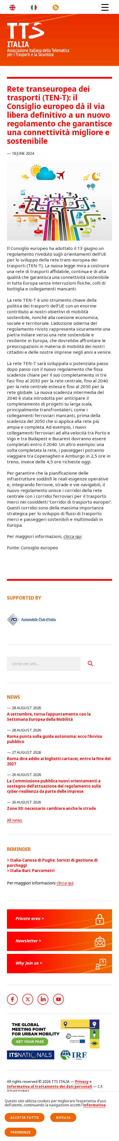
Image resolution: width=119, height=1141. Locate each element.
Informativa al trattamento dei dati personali (49, 1086)
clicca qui (72, 536)
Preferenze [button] (20, 1132)
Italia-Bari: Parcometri (32, 870)
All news (14, 820)
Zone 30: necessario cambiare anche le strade (51, 808)
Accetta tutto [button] (24, 1117)
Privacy (82, 1081)
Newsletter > (28, 940)
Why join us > (29, 963)
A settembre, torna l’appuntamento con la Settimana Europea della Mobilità (49, 716)
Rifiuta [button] (63, 1117)
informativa (94, 1105)
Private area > (30, 918)
